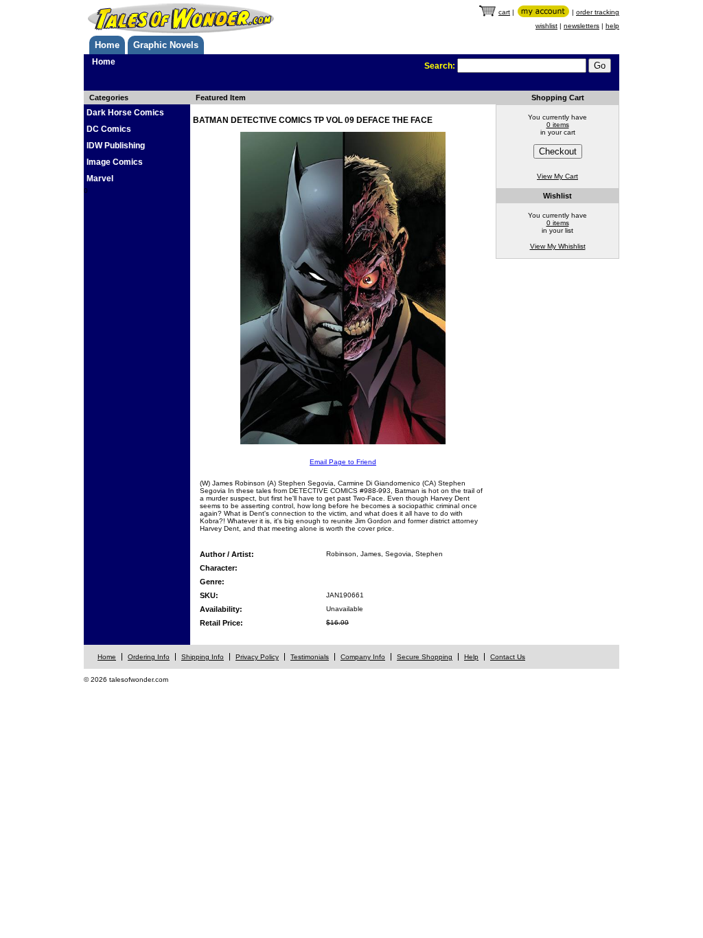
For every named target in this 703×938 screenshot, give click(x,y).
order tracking (597, 12)
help (612, 26)
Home (107, 45)
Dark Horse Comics (125, 112)
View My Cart (557, 176)
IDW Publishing (116, 145)
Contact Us (507, 657)
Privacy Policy (257, 657)
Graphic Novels (165, 45)
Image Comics (115, 162)
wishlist (546, 26)
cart (504, 12)
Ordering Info (149, 657)
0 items (557, 124)
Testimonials (309, 657)
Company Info (363, 657)
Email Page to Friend (343, 462)
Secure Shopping (424, 657)
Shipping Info (202, 657)
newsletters (581, 26)
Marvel (100, 178)
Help (471, 657)
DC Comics (109, 129)
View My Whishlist (558, 246)
